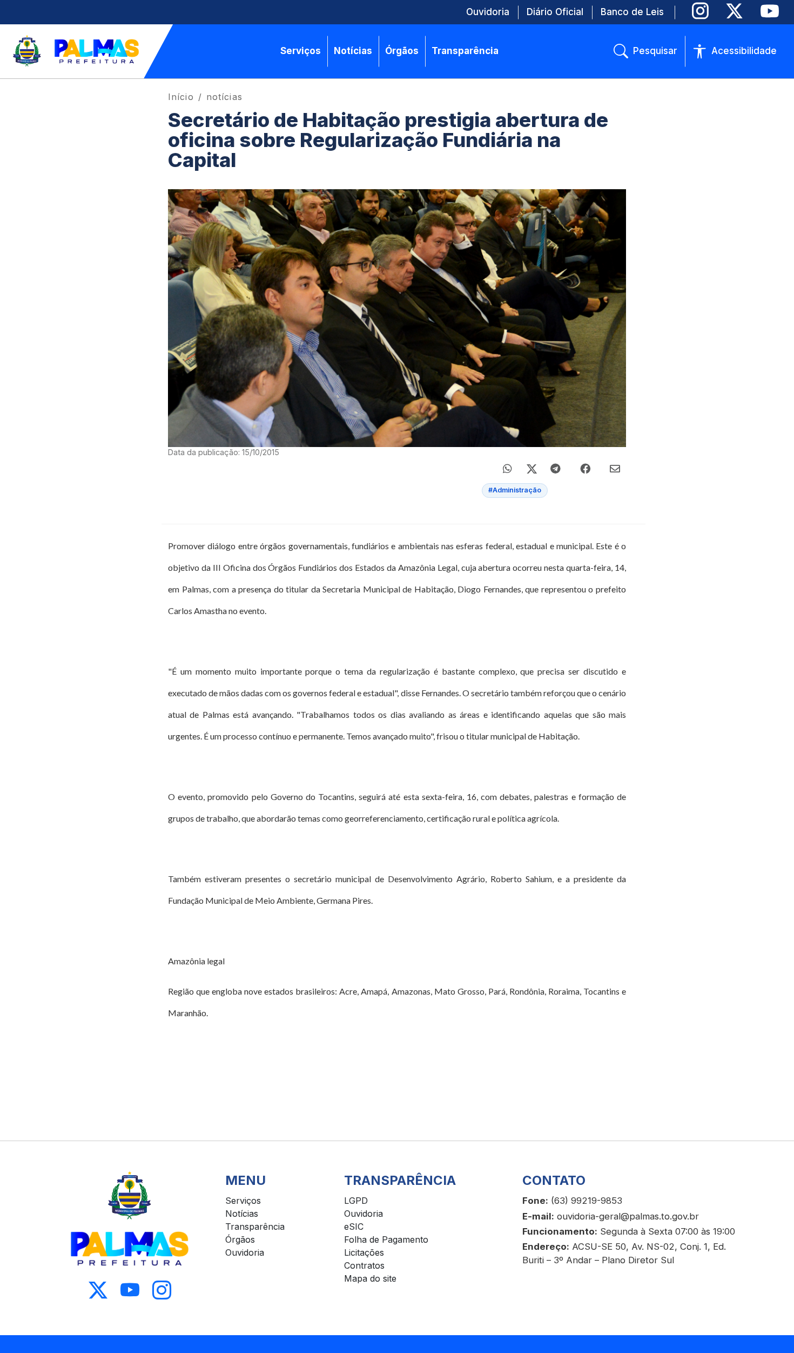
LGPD (356, 1200)
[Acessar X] (98, 1290)
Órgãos (240, 1239)
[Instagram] (700, 11)
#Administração (514, 490)
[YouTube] (769, 11)
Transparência (255, 1226)
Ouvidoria (244, 1252)
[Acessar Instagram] (161, 1290)
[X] (734, 11)
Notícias (241, 1213)
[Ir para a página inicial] (76, 51)
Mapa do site (370, 1278)
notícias (224, 96)
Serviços (243, 1200)
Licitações (364, 1252)
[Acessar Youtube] (130, 1290)
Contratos (364, 1265)
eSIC (354, 1226)
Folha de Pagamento (386, 1239)
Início (181, 96)
